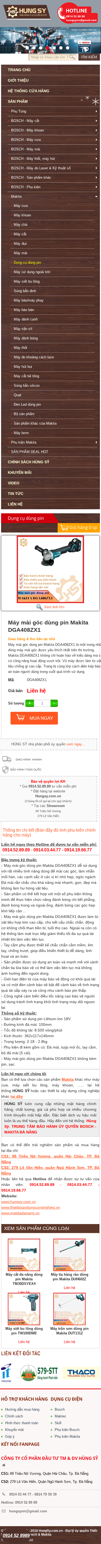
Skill (58, 1423)
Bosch (60, 1409)
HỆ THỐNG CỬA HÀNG (28, 91)
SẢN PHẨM (18, 101)
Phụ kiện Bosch (67, 1430)
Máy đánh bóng (26, 338)
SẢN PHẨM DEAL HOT (29, 452)
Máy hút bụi (23, 367)
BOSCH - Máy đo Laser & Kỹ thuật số (41, 168)
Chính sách (14, 1416)
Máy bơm (21, 433)
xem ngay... (76, 744)
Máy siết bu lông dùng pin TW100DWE (24, 1331)
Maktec (60, 1416)
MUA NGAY (41, 718)
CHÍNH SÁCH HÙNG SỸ (28, 462)
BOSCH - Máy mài (25, 149)
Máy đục (20, 244)
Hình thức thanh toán (21, 1423)
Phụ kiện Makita (23, 442)
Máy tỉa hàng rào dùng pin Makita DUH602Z (69, 1276)
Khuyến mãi (14, 1430)
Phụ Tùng (18, 111)
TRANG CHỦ (19, 70)
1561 (66, 46)
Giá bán (15, 690)
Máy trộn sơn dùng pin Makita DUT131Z (69, 1331)
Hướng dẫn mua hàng (22, 1409)
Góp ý (10, 1436)
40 (52, 46)
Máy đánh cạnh (26, 319)
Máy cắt (20, 234)
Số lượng (16, 703)
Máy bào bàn (24, 310)
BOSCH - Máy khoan (27, 130)
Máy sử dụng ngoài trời (32, 272)
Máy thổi (20, 348)
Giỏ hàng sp (82, 527)
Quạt (17, 395)
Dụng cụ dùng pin (27, 262)
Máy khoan (22, 215)
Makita (16, 196)
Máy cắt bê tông (26, 376)
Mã (11, 679)
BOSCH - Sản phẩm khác (31, 178)
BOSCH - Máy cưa (26, 140)
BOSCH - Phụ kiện (25, 187)
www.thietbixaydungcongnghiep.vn (30, 1207)
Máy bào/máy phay (29, 300)
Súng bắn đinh (25, 291)
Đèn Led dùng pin (27, 404)
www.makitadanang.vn (20, 1213)
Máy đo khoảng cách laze (34, 357)
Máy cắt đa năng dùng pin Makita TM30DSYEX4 (24, 1279)
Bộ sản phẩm (24, 414)
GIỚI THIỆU (18, 80)
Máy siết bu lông (27, 281)
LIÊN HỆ (15, 504)
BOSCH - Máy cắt (25, 121)
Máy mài (20, 253)
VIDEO (13, 483)
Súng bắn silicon (27, 385)
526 (46, 46)
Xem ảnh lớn (53, 607)
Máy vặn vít (23, 329)
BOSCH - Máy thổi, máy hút (33, 159)
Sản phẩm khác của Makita (35, 423)
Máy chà (20, 225)
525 (39, 46)
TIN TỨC (15, 493)
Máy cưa (21, 206)
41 (32, 46)
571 (25, 46)
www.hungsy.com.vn (18, 1201)
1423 (59, 46)
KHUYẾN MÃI (20, 472)
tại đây (17, 1096)
